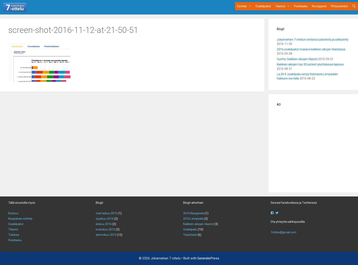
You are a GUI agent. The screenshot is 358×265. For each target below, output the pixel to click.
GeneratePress (208, 258)
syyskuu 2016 (105, 218)
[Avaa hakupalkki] (354, 6)
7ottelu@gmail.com (283, 232)
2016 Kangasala (193, 213)
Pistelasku (301, 6)
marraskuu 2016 (106, 213)
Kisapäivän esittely (20, 218)
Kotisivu (13, 213)
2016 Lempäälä (193, 218)
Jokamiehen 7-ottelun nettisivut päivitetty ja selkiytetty (312, 39)
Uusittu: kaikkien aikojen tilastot (297, 59)
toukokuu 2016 (105, 229)
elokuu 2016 (104, 224)
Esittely (242, 6)
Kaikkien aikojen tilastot (198, 224)
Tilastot (280, 6)
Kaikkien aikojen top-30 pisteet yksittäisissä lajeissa (310, 64)
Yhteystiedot (339, 6)
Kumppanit (319, 6)
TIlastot (13, 229)
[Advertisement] (313, 151)
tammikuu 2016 (106, 234)
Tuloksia (13, 234)
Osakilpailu (190, 229)
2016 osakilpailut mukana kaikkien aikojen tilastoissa (311, 49)
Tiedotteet (190, 234)
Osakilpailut (263, 6)
